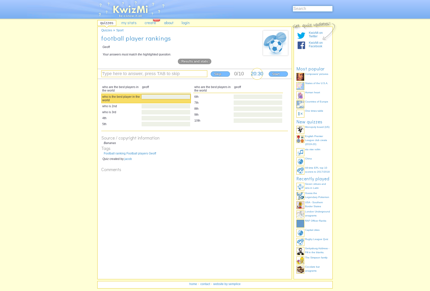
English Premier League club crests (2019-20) (316, 140)
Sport (119, 30)
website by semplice (227, 284)
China (308, 158)
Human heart (312, 92)
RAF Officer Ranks (315, 220)
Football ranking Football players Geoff (130, 153)
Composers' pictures (316, 74)
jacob (128, 159)
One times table (314, 110)
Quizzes (106, 30)
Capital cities (312, 230)
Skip (217, 74)
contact (205, 284)
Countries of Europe (316, 101)
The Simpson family (316, 257)
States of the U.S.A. (316, 83)
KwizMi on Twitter (316, 34)
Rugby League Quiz (316, 239)
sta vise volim (312, 149)
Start (275, 74)
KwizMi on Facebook (316, 44)
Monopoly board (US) (317, 127)
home (193, 284)
